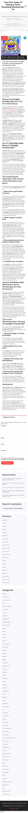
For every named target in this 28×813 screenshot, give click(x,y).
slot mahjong (5, 759)
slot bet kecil (5, 734)
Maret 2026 (5, 535)
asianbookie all (5, 597)
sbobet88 (4, 697)
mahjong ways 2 (6, 666)
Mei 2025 (4, 567)
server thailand (5, 706)
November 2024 (6, 579)
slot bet (4, 719)
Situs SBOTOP (5, 716)
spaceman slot (5, 785)
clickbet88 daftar (6, 622)
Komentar (4, 425)
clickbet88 (4, 615)
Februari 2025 (5, 576)
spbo (3, 788)
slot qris (4, 763)
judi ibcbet (4, 653)
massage (4, 669)
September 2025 (6, 554)
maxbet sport (5, 678)
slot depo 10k (5, 741)
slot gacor (4, 750)
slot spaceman (5, 769)
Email (2, 444)
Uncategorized (5, 794)
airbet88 (4, 593)
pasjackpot (4, 684)
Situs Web (3, 450)
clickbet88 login (5, 625)
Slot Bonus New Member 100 (9, 738)
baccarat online (5, 600)
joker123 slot (5, 647)
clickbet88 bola (5, 619)
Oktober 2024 (5, 582)
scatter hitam (5, 703)
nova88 (4, 681)
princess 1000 (21, 56)
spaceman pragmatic (7, 781)
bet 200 (4, 603)
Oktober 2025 (5, 551)
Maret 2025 (5, 573)
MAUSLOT (4, 675)
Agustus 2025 (5, 557)
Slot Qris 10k (5, 766)
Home (8, 23)
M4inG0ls (5, 56)
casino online (5, 609)
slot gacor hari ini (6, 753)
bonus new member (7, 606)
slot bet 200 (5, 725)
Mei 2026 (4, 529)
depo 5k (4, 628)
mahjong (4, 659)
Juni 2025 (4, 563)
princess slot (5, 58)
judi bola (4, 650)
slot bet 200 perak (6, 728)
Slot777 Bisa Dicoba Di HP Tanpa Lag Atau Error (13, 487)
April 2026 (4, 532)
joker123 (4, 640)
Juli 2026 (4, 523)
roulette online (5, 691)
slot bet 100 (5, 722)
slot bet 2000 (5, 731)
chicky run (4, 612)
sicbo (3, 709)
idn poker (4, 634)
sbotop (4, 700)
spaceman (4, 778)
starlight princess (15, 23)
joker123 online (5, 644)
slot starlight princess (10, 109)
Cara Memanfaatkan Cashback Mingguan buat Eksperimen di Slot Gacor (12, 479)
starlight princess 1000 (19, 58)
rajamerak (4, 687)
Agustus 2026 (5, 520)
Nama (3, 438)
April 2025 (4, 570)
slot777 (4, 775)
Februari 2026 (5, 538)
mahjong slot (5, 662)
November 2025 (6, 548)
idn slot (4, 637)
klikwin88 (4, 656)
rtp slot (4, 694)
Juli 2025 (4, 560)
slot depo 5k (5, 744)
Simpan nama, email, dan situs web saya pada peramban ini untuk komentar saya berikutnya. (13, 458)
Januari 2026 (5, 542)
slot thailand (5, 772)
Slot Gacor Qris (5, 756)
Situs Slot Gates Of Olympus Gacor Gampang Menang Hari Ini (13, 5)
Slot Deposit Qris (6, 747)
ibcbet (3, 631)
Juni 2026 (4, 526)
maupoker (4, 672)
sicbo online (5, 712)
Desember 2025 (6, 545)
